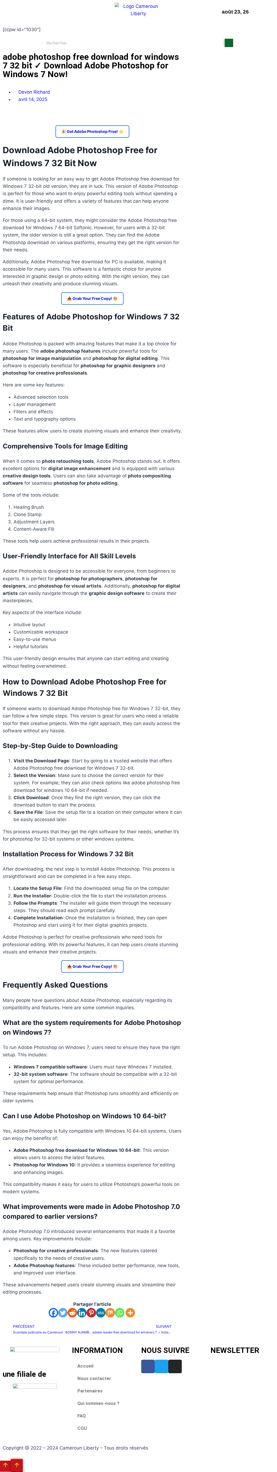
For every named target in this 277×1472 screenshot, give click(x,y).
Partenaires (90, 1391)
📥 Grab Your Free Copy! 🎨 (92, 298)
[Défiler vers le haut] (5, 1466)
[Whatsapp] (119, 1312)
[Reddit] (72, 1312)
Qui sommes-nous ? (98, 1403)
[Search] (229, 43)
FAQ (81, 1415)
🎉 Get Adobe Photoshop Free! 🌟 (92, 131)
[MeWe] (100, 1312)
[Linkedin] (82, 1312)
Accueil (85, 1366)
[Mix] (110, 1312)
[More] (130, 1312)
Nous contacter (94, 1378)
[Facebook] (53, 1312)
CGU (82, 1428)
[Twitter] (63, 1312)
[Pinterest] (91, 1312)
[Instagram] (175, 1366)
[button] (23, 11)
